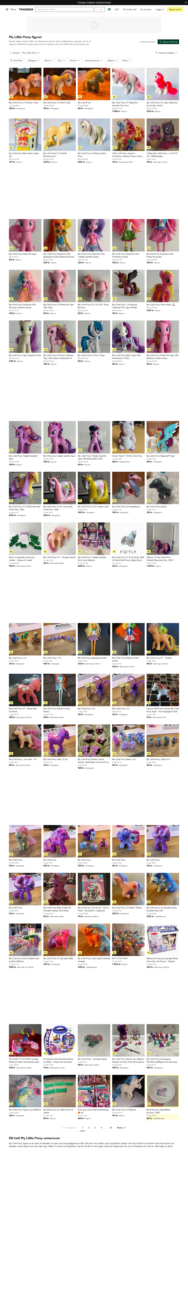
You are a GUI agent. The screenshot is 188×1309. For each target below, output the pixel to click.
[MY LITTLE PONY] (128, 940)
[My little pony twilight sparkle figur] (59, 437)
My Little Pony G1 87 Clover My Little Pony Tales (58, 508)
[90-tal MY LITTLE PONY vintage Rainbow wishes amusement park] (25, 1040)
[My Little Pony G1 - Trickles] (163, 639)
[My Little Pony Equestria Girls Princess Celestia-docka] (25, 286)
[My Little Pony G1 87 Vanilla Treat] (94, 488)
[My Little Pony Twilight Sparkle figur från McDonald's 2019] (94, 437)
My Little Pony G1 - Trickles (159, 658)
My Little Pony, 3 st (18, 658)
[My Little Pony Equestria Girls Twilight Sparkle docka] (94, 235)
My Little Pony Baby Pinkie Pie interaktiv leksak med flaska (57, 909)
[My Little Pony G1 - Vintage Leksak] (59, 538)
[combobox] (66, 9)
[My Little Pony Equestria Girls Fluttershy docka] (128, 235)
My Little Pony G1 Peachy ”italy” (24, 102)
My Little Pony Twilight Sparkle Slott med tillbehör (92, 558)
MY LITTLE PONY (120, 958)
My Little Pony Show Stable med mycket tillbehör (24, 959)
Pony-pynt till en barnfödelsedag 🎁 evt (93, 1111)
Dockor (16, 53)
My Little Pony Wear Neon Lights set (24, 154)
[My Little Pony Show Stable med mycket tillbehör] (25, 940)
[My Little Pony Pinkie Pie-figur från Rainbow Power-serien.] (163, 336)
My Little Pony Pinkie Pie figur (22, 254)
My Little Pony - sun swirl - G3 (22, 759)
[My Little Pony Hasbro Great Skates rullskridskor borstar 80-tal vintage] (94, 740)
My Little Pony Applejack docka (92, 658)
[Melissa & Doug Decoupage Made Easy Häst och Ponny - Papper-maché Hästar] (163, 940)
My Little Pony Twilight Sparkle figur (23, 457)
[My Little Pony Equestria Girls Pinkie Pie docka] (163, 235)
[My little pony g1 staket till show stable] (59, 1091)
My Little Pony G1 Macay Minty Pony (92, 154)
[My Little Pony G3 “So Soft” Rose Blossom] (94, 286)
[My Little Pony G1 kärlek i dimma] (128, 889)
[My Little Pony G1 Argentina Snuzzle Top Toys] (128, 84)
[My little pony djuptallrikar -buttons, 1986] (162, 1091)
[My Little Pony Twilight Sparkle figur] (25, 437)
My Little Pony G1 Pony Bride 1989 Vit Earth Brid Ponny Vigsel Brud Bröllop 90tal (128, 559)
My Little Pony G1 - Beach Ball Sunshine (23, 710)
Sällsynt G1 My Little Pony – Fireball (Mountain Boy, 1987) (160, 558)
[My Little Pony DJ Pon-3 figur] (94, 336)
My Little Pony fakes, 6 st (124, 759)
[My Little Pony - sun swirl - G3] (25, 740)
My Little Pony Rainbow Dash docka (125, 659)
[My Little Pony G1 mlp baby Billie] (59, 940)
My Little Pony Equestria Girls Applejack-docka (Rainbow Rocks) (59, 255)
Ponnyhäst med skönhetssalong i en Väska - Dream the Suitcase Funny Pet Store (58, 1060)
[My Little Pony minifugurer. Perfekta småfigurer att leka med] (163, 1040)
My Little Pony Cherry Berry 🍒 (161, 304)
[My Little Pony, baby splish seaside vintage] (94, 940)
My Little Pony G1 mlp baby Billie (58, 958)
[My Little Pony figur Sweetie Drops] (25, 336)
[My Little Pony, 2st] (94, 690)
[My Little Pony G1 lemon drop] (59, 84)
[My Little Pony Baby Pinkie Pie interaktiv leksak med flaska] (59, 889)
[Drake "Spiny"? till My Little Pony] (128, 437)
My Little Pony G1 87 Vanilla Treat (93, 506)
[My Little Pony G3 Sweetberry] (128, 488)
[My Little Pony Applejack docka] (94, 639)
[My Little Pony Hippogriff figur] (163, 437)
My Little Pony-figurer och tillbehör (25, 1110)
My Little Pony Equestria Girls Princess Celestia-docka (22, 306)
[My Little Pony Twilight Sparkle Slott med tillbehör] (94, 538)
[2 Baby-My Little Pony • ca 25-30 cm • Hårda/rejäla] (163, 134)
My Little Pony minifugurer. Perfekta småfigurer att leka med (162, 1060)
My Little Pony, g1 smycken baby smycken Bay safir (162, 909)
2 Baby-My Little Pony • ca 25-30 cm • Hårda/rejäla (162, 154)
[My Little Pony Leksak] (163, 488)
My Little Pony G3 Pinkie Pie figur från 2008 (58, 306)
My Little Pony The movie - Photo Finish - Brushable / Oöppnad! (93, 909)
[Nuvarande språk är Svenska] (109, 9)
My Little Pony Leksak (157, 506)
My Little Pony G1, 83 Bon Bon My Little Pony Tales (24, 508)
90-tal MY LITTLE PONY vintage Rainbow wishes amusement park (24, 1060)
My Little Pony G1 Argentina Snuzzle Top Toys (125, 104)
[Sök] (94, 9)
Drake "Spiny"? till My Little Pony (127, 456)
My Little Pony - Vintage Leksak (92, 1059)
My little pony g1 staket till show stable (58, 1111)
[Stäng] (186, 2)
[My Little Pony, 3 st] (25, 639)
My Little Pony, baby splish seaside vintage (94, 959)
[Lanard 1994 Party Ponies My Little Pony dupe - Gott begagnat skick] (163, 690)
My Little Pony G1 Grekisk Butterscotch (55, 154)
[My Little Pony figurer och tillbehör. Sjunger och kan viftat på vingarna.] (128, 1040)
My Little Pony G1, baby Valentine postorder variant (162, 104)
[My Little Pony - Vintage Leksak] (94, 1040)
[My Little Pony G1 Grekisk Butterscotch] (59, 134)
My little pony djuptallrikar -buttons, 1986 (159, 1111)
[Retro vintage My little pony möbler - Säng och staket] (25, 538)
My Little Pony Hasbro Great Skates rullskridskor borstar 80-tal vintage (93, 761)
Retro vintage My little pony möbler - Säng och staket (22, 558)
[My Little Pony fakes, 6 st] (128, 740)
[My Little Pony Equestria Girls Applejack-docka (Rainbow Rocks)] (59, 235)
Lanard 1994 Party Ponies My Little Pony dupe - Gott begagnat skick (163, 710)
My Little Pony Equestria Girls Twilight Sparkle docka (91, 255)
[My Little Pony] (94, 84)
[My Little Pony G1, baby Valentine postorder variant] (163, 84)
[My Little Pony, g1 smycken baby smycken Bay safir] (163, 889)
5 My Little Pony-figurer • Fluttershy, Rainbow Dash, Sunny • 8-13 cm (128, 155)
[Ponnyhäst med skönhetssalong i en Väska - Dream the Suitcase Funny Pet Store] (59, 1040)
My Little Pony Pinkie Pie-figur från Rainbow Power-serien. (163, 356)
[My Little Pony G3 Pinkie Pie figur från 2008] (59, 286)
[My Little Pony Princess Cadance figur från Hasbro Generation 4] (59, 336)
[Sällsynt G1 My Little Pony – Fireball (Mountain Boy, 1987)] (163, 538)
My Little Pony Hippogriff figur (161, 456)
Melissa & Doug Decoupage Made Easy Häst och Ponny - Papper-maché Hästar (162, 960)
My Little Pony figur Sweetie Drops (25, 355)
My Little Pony (84, 102)
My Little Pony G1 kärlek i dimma (127, 908)
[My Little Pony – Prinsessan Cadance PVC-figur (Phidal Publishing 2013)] (128, 286)
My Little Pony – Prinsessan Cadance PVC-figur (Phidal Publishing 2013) (124, 306)
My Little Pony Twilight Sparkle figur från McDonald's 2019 (92, 457)
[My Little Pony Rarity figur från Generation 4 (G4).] (128, 336)
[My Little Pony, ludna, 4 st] (163, 740)
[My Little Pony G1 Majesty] (128, 1091)
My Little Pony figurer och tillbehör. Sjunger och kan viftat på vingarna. (128, 1060)
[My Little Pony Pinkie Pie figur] (25, 235)
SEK (117, 9)
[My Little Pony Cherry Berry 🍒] (163, 286)
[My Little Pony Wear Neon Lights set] (25, 134)
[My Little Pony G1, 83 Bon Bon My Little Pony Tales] (25, 488)
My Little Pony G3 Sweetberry (126, 506)
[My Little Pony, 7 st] (59, 639)
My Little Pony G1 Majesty (124, 1110)
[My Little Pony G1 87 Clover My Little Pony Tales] (59, 488)
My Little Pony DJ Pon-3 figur (91, 355)
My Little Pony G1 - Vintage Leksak (59, 557)
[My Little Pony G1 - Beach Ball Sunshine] (25, 690)
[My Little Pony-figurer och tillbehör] (25, 1091)
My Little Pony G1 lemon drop (57, 102)
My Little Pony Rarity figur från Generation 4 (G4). (126, 356)
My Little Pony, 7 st (52, 658)
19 (111, 1128)
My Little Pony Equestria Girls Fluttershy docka (125, 255)
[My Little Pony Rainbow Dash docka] (128, 639)
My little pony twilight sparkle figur (59, 456)
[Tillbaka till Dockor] (10, 53)
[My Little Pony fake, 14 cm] (59, 740)
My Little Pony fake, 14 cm (55, 759)
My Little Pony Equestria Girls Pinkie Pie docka (160, 255)
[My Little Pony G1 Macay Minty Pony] (94, 134)
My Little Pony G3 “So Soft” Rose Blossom (93, 306)
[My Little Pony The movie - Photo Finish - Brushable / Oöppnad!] (94, 889)
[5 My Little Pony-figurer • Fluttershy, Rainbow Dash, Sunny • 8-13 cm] (128, 134)
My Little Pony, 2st (86, 708)
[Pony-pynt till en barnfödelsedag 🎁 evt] (94, 1091)
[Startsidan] (26, 9)
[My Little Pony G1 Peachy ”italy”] (25, 84)
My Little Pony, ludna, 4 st (159, 759)
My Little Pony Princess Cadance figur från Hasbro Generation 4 (58, 356)
